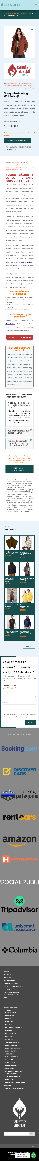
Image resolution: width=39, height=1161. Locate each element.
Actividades (8, 974)
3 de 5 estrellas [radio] (9, 687)
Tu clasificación (9, 685)
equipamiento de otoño (25, 85)
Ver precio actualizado (16, 140)
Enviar (29, 722)
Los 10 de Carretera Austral (14, 986)
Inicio (5, 13)
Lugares (7, 989)
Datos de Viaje (9, 980)
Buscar (32, 1134)
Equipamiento (12, 13)
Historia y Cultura (11, 983)
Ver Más (28, 646)
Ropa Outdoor (22, 13)
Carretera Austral (24, 262)
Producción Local (11, 995)
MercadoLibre (10, 324)
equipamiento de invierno (11, 85)
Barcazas (7, 977)
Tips (5, 998)
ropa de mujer (31, 87)
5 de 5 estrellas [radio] (15, 687)
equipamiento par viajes (11, 87)
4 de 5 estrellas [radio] (12, 687)
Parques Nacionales (11, 992)
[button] (32, 29)
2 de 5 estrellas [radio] (7, 687)
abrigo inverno (28, 83)
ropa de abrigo (22, 87)
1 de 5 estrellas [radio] (4, 687)
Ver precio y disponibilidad (19, 337)
